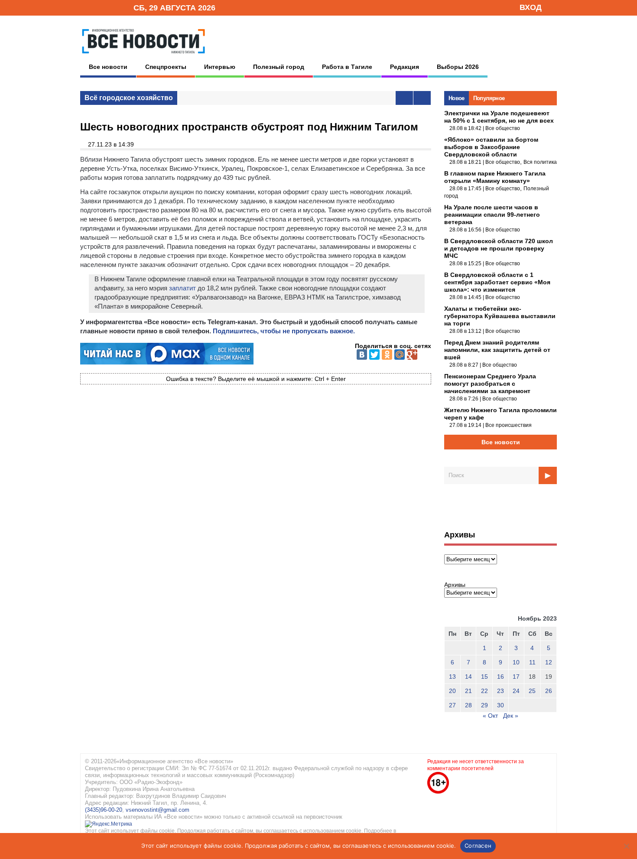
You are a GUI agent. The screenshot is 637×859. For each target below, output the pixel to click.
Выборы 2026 (458, 66)
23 (500, 690)
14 (468, 676)
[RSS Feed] (98, 7)
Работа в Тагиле (347, 66)
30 (500, 705)
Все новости (108, 66)
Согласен (478, 845)
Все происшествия (508, 425)
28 (468, 705)
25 (532, 690)
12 (548, 662)
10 (516, 662)
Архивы (454, 585)
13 (452, 676)
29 (484, 705)
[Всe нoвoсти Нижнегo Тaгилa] (143, 55)
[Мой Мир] (399, 354)
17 (516, 676)
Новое (456, 98)
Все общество (502, 128)
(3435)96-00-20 (103, 810)
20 (452, 690)
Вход (531, 7)
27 (452, 705)
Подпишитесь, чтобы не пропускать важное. (284, 331)
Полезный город (278, 66)
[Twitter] (374, 354)
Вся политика (540, 162)
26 (548, 690)
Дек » (510, 715)
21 (468, 690)
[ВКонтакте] (362, 354)
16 (500, 676)
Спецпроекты (165, 66)
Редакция (404, 66)
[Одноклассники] (387, 354)
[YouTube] (112, 7)
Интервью (219, 66)
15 (484, 676)
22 (484, 690)
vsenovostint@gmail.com (157, 810)
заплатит (182, 288)
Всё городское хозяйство (128, 97)
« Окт (490, 715)
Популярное (489, 98)
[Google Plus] (412, 354)
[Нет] (626, 846)
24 (516, 690)
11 (532, 662)
